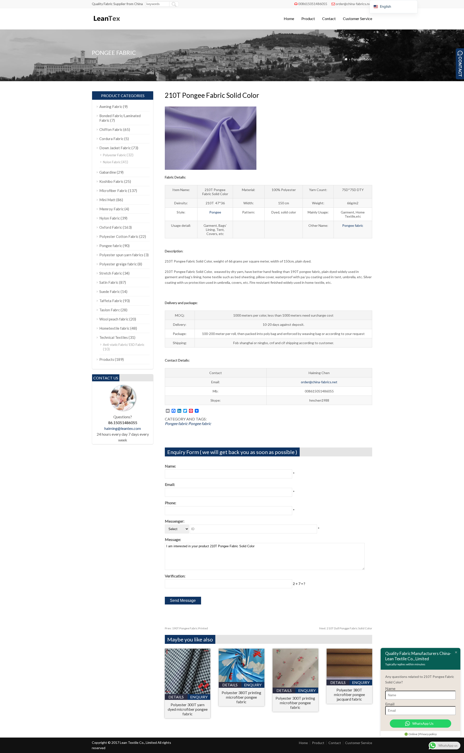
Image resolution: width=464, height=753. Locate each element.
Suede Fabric (109, 291)
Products (106, 359)
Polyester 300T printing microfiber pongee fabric (295, 703)
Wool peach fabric (114, 319)
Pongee (215, 212)
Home (289, 18)
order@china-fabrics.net (354, 4)
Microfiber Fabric (113, 190)
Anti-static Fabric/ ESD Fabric (123, 345)
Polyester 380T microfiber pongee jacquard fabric (349, 694)
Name (390, 688)
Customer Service (357, 18)
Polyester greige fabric (118, 264)
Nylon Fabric (112, 162)
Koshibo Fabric (111, 181)
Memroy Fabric (111, 209)
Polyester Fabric (114, 155)
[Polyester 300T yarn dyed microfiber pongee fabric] (187, 692)
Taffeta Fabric (110, 300)
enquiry (199, 697)
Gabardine (107, 172)
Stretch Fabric (110, 273)
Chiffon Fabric (111, 129)
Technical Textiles (113, 337)
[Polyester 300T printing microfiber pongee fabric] (295, 686)
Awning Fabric (110, 106)
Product (308, 18)
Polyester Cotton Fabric (118, 236)
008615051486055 (312, 4)
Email (389, 704)
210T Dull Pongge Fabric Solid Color (345, 628)
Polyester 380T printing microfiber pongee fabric (241, 697)
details (176, 697)
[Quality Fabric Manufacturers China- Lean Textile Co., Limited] (106, 23)
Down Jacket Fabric (115, 148)
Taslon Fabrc (109, 310)
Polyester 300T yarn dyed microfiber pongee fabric (188, 709)
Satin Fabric (108, 282)
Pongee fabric (361, 59)
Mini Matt (107, 200)
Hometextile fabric (114, 328)
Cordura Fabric (111, 138)
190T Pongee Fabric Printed (186, 628)
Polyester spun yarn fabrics (121, 255)
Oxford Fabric (110, 227)
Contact (329, 18)
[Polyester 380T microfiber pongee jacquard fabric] (349, 678)
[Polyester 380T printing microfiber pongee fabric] (241, 680)
